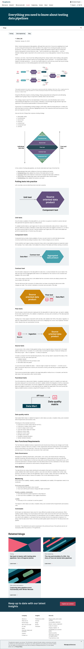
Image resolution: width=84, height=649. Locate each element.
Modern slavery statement (55, 624)
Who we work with (26, 624)
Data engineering (20, 33)
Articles (37, 620)
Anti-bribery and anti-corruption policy (54, 635)
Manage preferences (70, 644)
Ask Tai (80, 5)
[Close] (81, 641)
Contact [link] (51, 5)
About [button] (45, 5)
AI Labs (24, 626)
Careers (24, 633)
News (23, 628)
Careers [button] (41, 5)
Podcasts (37, 626)
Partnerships (25, 622)
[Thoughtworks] (6, 1)
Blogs (36, 622)
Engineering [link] (34, 5)
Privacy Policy (19, 646)
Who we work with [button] (20, 5)
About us (24, 619)
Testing (11, 33)
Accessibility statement (54, 622)
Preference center (39, 619)
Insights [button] (28, 5)
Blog (29, 33)
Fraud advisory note (54, 638)
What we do (25, 620)
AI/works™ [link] (11, 5)
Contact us (24, 635)
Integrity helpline (53, 627)
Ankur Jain (19, 38)
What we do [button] (5, 5)
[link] (68, 604)
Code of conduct (53, 626)
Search (74, 5)
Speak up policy (53, 633)
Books (37, 624)
